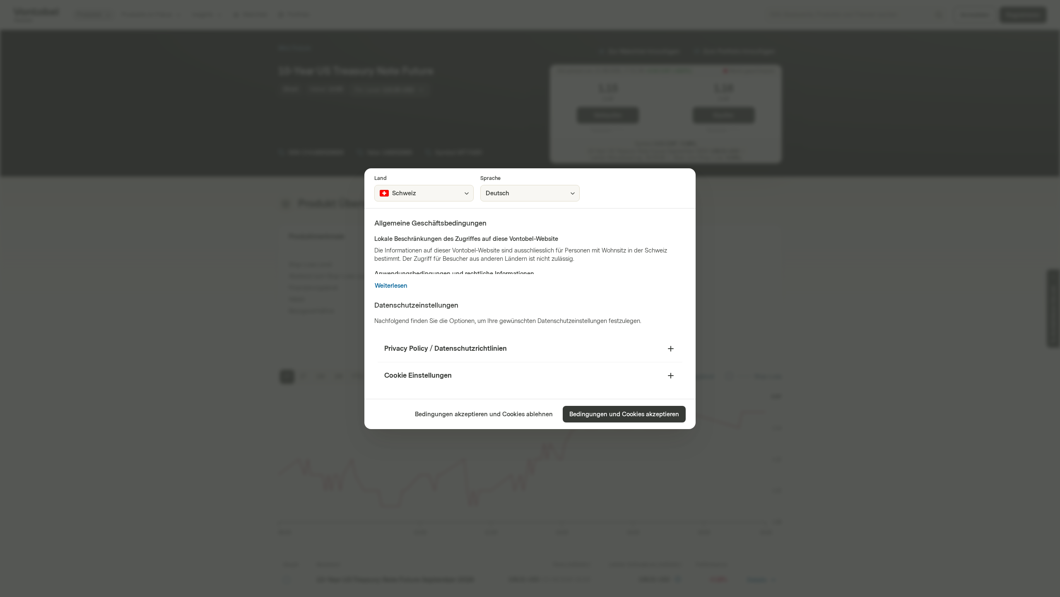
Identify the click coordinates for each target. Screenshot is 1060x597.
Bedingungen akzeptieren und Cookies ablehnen (484, 414)
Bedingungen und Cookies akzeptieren (624, 414)
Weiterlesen (391, 285)
